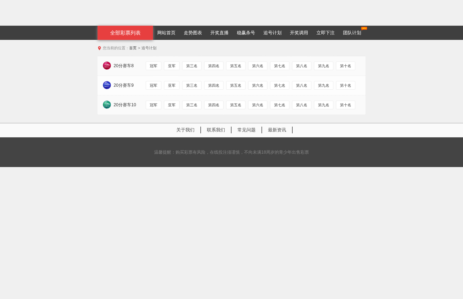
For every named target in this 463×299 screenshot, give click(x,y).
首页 (133, 48)
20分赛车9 (124, 85)
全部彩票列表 (125, 33)
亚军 (172, 66)
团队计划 (352, 32)
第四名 (213, 66)
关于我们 (185, 130)
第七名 (279, 66)
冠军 (153, 66)
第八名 (301, 66)
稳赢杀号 (246, 32)
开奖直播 (219, 32)
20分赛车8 (124, 65)
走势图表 (193, 32)
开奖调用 (299, 32)
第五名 (235, 66)
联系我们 (216, 130)
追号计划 (272, 32)
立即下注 (325, 32)
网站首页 (166, 32)
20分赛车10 (125, 105)
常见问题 (246, 130)
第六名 (257, 66)
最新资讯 (277, 130)
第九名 (323, 66)
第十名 (345, 66)
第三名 (191, 66)
